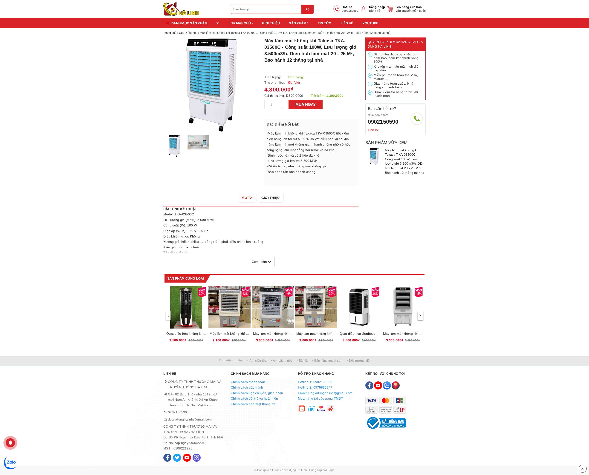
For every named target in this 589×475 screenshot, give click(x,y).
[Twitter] (177, 458)
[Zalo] (387, 385)
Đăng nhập (377, 7)
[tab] (247, 197)
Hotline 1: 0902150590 (315, 382)
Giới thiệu (271, 23)
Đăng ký (374, 10)
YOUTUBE (370, 23)
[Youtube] (187, 458)
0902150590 (383, 122)
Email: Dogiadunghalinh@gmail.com (325, 393)
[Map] (396, 385)
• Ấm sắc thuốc (281, 360)
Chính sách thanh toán (248, 382)
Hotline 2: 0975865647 (315, 387)
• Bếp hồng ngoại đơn (327, 360)
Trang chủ (241, 23)
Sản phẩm (298, 23)
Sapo (331, 470)
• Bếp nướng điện (359, 360)
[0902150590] (416, 118)
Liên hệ (347, 23)
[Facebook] (167, 458)
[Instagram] (197, 458)
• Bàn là (302, 360)
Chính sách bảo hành (247, 387)
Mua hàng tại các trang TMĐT (320, 398)
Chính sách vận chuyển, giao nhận (257, 393)
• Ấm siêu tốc (256, 360)
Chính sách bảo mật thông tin (253, 404)
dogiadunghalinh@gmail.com (190, 419)
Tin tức (325, 23)
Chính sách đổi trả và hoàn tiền (254, 398)
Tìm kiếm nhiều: (231, 360)
